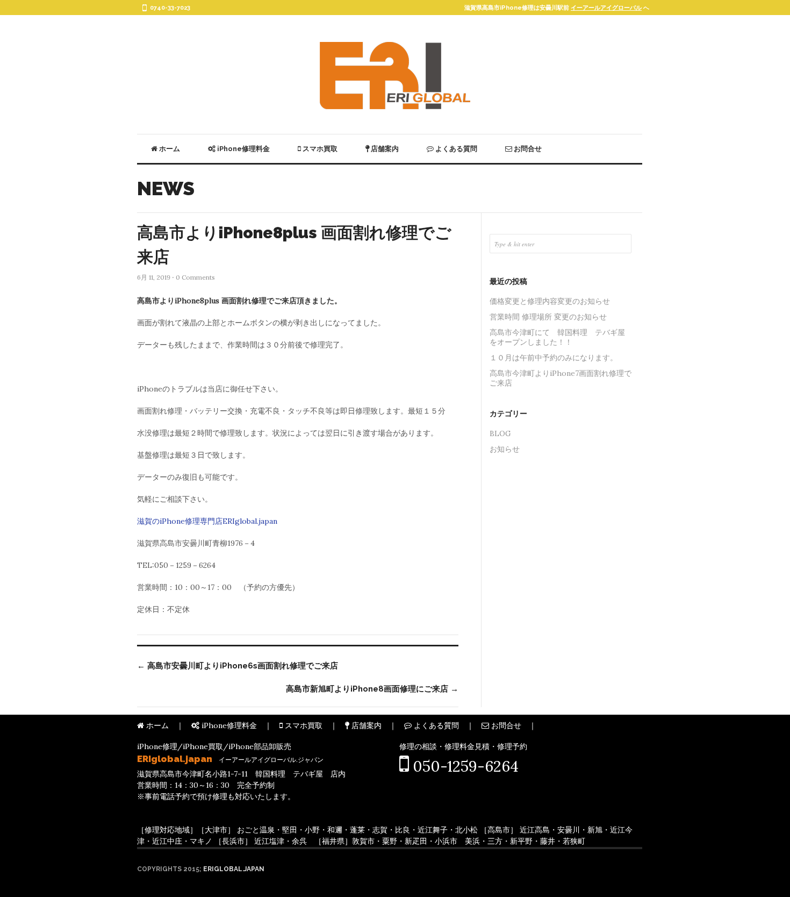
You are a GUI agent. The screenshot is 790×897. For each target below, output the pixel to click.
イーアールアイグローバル (606, 7)
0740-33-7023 (170, 7)
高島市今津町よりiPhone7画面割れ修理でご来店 (560, 378)
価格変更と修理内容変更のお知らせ (550, 301)
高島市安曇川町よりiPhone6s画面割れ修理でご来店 (237, 666)
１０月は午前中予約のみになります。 (553, 357)
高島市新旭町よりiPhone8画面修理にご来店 (372, 689)
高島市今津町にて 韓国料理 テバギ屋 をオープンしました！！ (560, 337)
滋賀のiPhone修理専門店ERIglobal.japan (207, 521)
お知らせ (505, 449)
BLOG (500, 433)
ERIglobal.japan (233, 869)
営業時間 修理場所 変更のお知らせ (548, 317)
